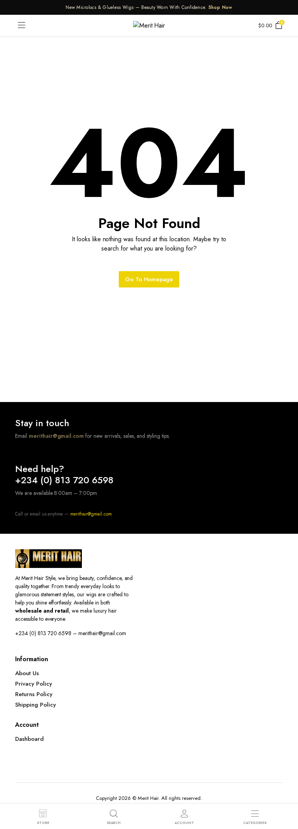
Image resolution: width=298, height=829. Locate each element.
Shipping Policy (35, 704)
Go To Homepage (149, 279)
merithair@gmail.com (56, 436)
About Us (27, 673)
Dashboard (29, 739)
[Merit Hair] (149, 25)
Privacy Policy (33, 683)
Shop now (220, 7)
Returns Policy (33, 694)
